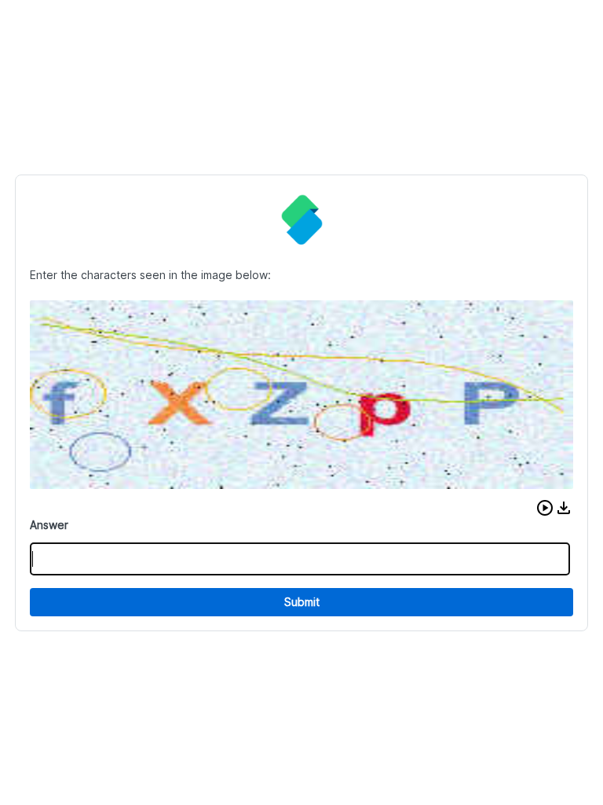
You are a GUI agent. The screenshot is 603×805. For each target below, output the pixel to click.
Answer (49, 524)
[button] (544, 507)
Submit (302, 601)
